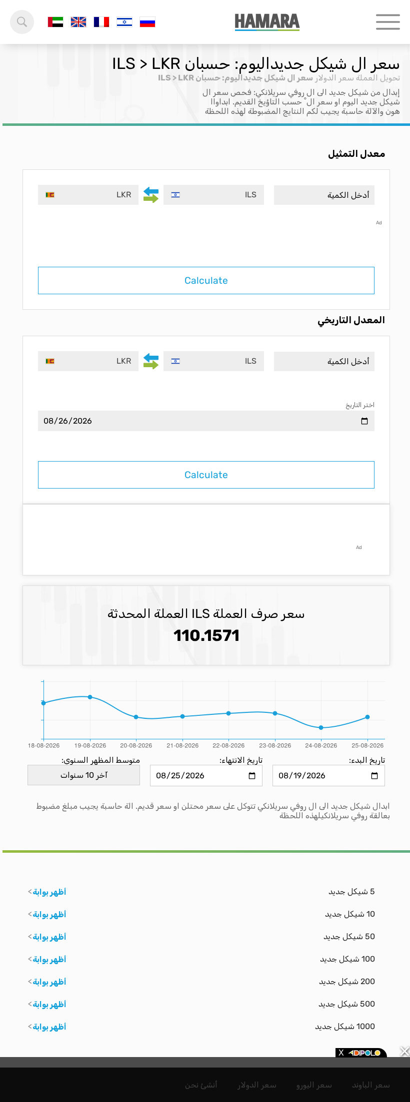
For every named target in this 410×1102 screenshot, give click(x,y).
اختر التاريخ (360, 405)
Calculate (206, 280)
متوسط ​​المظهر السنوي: (101, 760)
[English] (78, 21)
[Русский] (148, 21)
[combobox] (214, 195)
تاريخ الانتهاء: (241, 760)
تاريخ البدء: (367, 760)
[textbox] (214, 195)
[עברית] (124, 21)
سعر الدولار (334, 77)
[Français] (102, 21)
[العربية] (56, 21)
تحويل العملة (378, 77)
